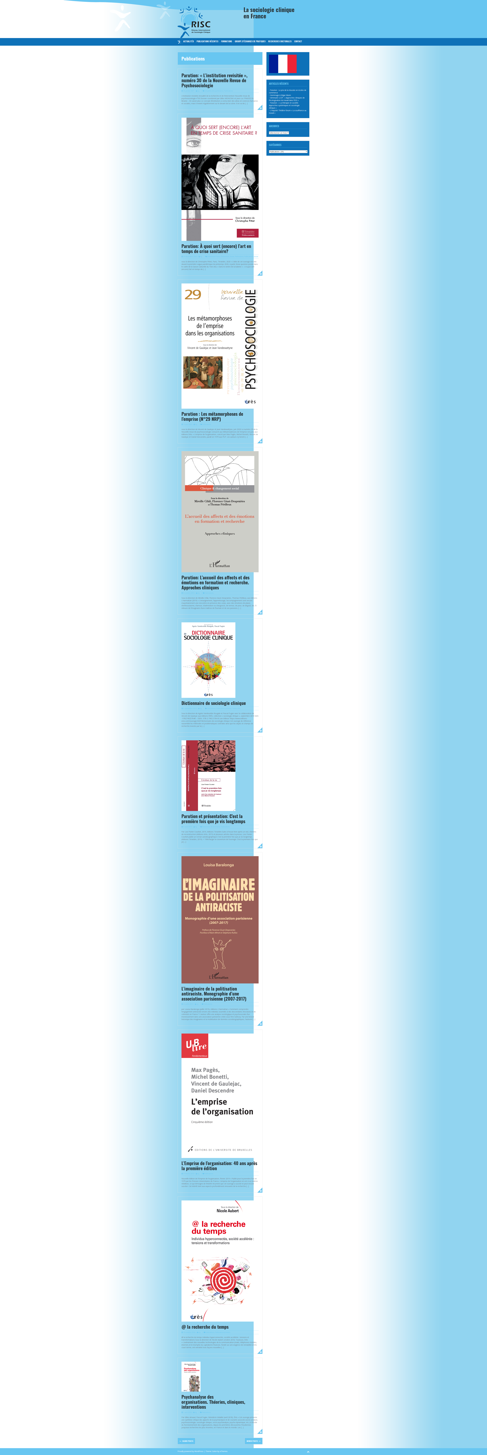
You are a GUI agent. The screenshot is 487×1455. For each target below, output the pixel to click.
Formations (226, 41)
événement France (213, 256)
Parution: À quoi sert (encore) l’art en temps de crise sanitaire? (216, 248)
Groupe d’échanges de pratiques (250, 41)
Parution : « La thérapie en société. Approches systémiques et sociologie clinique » (284, 105)
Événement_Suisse (227, 256)
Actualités (188, 41)
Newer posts (252, 1441)
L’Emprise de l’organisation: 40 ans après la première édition (219, 1165)
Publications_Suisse (251, 256)
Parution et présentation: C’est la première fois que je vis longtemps (213, 818)
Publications (228, 91)
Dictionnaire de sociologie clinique (213, 702)
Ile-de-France (215, 827)
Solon (214, 1451)
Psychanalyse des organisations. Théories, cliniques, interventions (213, 1401)
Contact (298, 41)
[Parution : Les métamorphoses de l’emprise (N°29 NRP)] (220, 346)
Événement (206, 827)
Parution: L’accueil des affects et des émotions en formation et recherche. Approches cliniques (215, 582)
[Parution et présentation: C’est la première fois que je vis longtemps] (208, 775)
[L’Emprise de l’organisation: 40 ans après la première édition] (220, 1095)
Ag (198, 91)
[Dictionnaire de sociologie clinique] (208, 660)
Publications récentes (207, 41)
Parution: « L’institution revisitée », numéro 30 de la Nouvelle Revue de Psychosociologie (214, 80)
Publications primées (223, 708)
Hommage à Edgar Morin (280, 95)
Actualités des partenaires (214, 91)
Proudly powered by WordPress (190, 1451)
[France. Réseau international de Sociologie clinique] (194, 22)
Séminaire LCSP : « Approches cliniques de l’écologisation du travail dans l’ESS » (287, 99)
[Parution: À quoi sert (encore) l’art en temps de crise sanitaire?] (220, 179)
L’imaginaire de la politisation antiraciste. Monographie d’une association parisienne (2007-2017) (213, 993)
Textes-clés (236, 708)
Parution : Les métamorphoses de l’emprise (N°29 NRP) (212, 416)
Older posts (187, 1441)
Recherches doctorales (280, 41)
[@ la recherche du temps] (220, 1261)
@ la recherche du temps (205, 1326)
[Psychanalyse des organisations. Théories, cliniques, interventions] (191, 1376)
